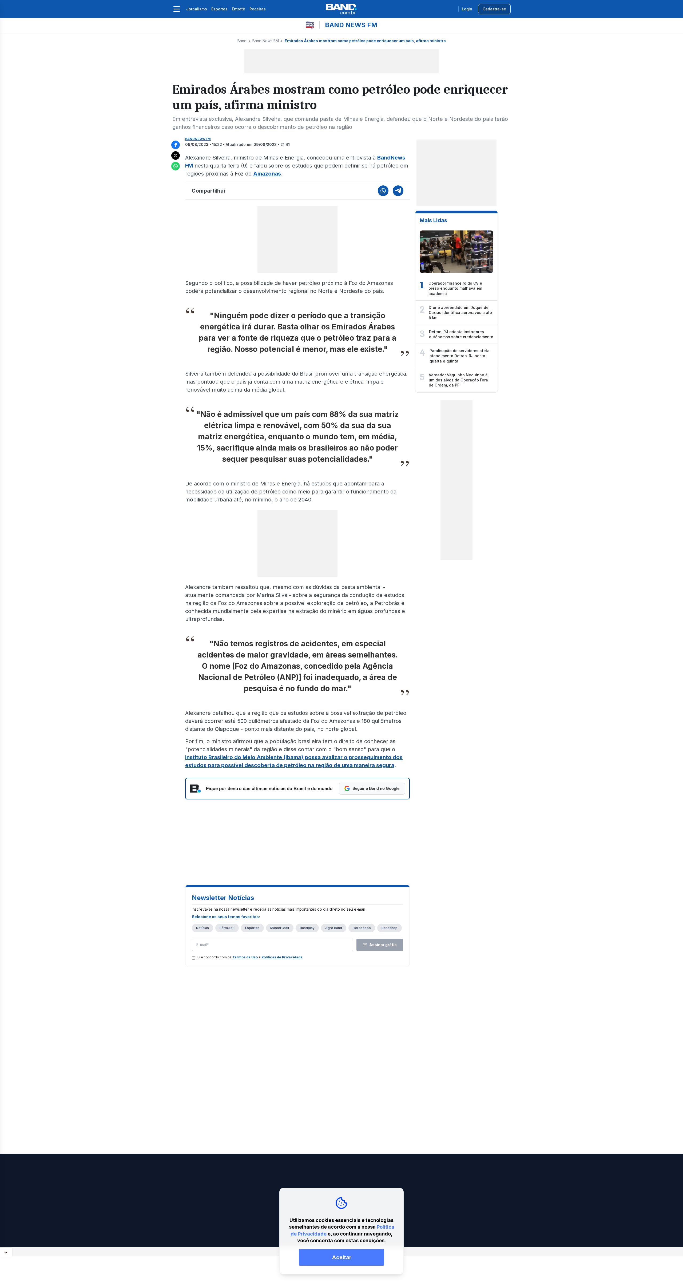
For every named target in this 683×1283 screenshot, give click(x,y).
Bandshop (390, 928)
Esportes (219, 9)
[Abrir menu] (176, 9)
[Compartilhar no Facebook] (175, 145)
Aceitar (341, 1257)
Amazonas (267, 173)
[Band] (341, 9)
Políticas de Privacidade (282, 957)
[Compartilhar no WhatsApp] (175, 166)
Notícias (202, 928)
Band (242, 40)
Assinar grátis (383, 944)
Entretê (238, 9)
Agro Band (333, 928)
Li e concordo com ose (250, 957)
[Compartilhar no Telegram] (398, 190)
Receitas (257, 9)
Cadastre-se (494, 9)
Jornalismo (196, 9)
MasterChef (279, 928)
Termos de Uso (245, 957)
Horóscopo (362, 928)
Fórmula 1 (227, 928)
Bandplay (307, 928)
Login (467, 9)
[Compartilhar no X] (175, 155)
